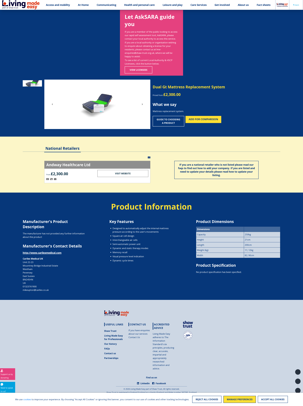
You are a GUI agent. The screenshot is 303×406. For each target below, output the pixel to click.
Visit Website (123, 173)
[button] (52, 104)
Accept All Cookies (272, 399)
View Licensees (138, 69)
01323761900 (30, 286)
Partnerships (111, 358)
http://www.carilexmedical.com (42, 252)
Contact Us (134, 337)
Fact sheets (263, 5)
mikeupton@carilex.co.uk (36, 289)
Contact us (110, 353)
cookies (27, 399)
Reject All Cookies (207, 399)
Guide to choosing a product (168, 121)
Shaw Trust (110, 330)
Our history (110, 343)
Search (297, 5)
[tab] (62, 146)
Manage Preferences (239, 399)
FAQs (107, 348)
